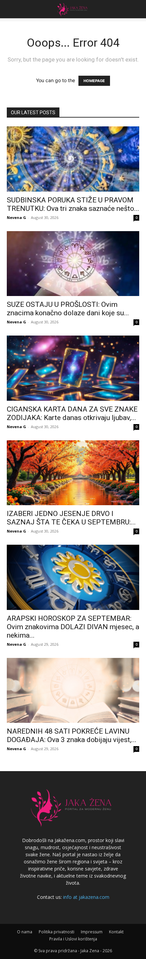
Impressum (92, 932)
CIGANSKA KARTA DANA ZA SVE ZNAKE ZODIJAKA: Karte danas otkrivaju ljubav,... (72, 413)
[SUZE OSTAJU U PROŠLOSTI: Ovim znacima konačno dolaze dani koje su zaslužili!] (73, 263)
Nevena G (16, 217)
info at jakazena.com (86, 897)
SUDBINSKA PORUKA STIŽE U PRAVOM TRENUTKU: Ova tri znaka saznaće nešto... (73, 204)
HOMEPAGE (94, 80)
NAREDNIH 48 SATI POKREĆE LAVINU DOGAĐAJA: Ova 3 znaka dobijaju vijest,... (71, 735)
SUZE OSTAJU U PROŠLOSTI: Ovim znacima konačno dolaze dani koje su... (68, 308)
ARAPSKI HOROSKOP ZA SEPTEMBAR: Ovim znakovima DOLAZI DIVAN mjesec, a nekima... (73, 626)
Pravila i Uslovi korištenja (73, 939)
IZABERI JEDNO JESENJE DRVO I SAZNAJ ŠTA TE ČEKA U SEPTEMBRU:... (71, 518)
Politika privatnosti (56, 932)
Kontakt (116, 932)
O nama (24, 932)
